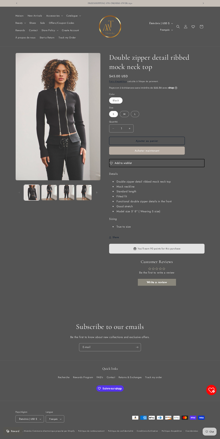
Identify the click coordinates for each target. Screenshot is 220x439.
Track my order (153, 377)
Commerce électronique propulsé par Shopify (53, 431)
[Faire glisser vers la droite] (97, 192)
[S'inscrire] (137, 347)
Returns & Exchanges (130, 377)
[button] (54, 15)
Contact (111, 377)
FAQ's (100, 377)
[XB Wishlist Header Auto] (193, 26)
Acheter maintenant (147, 151)
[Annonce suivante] (203, 3)
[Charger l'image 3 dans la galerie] (66, 192)
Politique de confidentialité (120, 431)
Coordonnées (192, 431)
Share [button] (116, 237)
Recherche (63, 377)
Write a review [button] (157, 282)
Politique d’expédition (172, 431)
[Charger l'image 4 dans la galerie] (84, 192)
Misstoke (28, 431)
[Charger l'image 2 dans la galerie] (49, 192)
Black (116, 100)
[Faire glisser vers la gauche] (19, 192)
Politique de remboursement (91, 431)
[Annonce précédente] (16, 3)
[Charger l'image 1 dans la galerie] (32, 192)
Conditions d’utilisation (147, 431)
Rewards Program (83, 377)
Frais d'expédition (118, 81)
